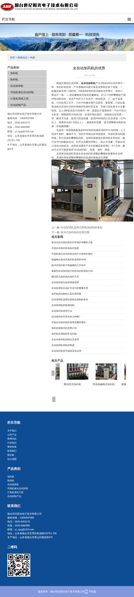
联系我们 (12, 451)
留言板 (10, 455)
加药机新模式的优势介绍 (64, 328)
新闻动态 (22, 57)
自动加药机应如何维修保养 (65, 282)
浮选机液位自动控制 (22, 92)
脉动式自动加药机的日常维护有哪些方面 (72, 242)
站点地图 (12, 459)
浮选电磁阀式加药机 (78, 384)
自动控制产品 (18, 105)
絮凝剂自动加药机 (105, 384)
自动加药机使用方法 (61, 311)
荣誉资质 (12, 446)
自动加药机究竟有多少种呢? (65, 316)
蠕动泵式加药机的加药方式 (65, 276)
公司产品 (12, 434)
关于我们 (12, 430)
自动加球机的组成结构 (62, 305)
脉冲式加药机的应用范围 (75, 232)
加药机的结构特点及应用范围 (66, 293)
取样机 (14, 79)
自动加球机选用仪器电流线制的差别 (81, 227)
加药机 (14, 73)
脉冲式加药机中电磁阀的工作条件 (68, 265)
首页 (12, 57)
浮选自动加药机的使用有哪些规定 (68, 322)
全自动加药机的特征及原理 (65, 339)
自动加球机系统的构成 (62, 345)
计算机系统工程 (19, 98)
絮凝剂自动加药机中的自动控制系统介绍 (72, 271)
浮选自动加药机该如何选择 (65, 248)
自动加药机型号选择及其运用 (66, 351)
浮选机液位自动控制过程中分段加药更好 (72, 254)
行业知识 (12, 442)
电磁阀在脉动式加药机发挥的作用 (68, 259)
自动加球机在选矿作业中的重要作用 (69, 288)
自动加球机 (16, 85)
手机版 (92, 591)
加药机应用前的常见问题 (64, 333)
